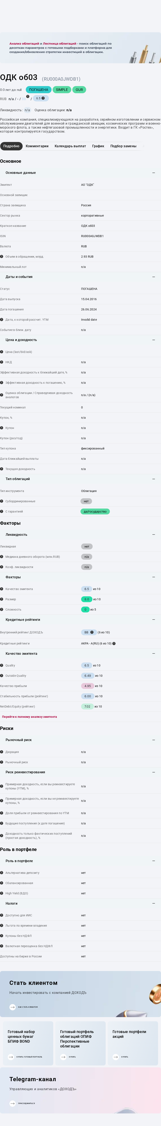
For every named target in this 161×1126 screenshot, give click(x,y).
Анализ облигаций (24, 43)
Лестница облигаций (59, 43)
